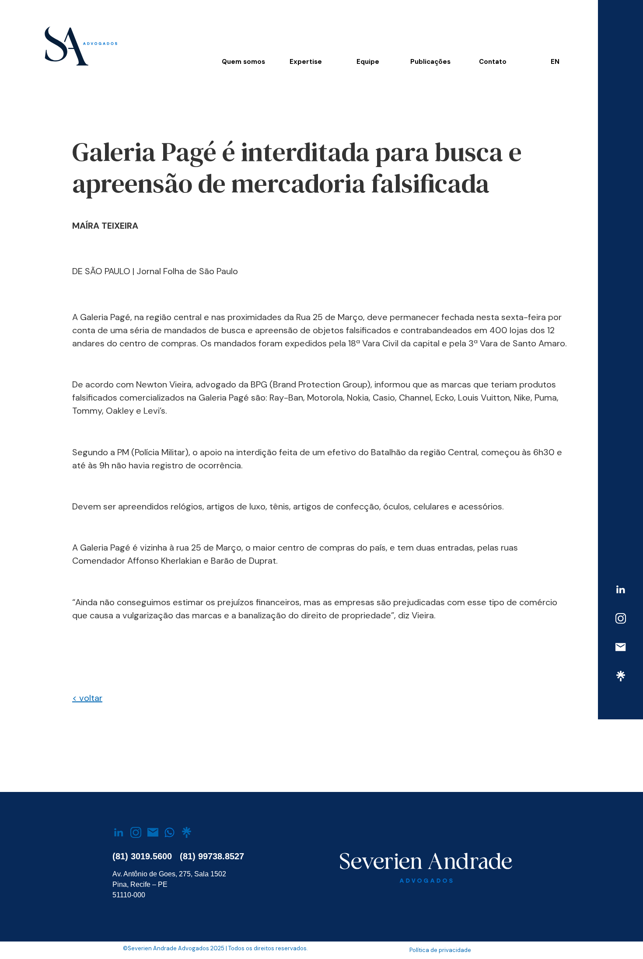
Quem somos (243, 61)
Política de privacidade (440, 950)
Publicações (430, 61)
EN (555, 61)
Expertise (306, 61)
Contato (493, 61)
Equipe (367, 61)
